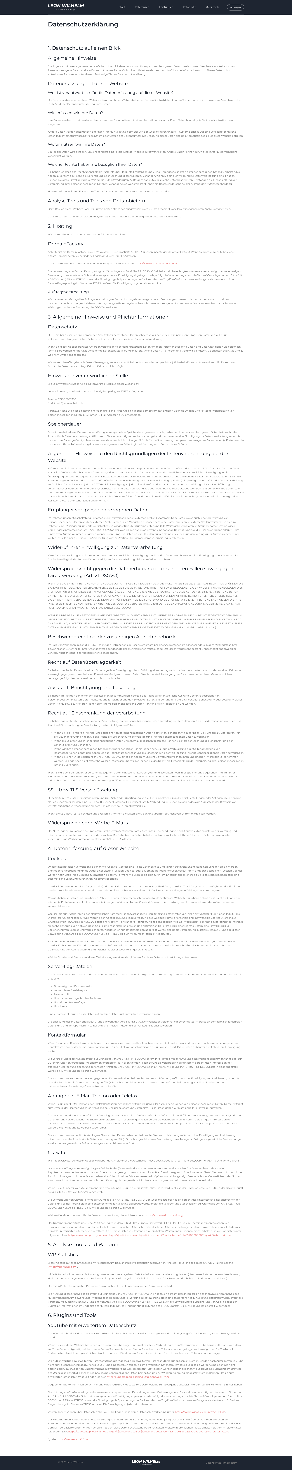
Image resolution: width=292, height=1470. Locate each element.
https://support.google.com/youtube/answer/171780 (138, 1376)
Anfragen (235, 7)
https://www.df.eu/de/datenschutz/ (156, 263)
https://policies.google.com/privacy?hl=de (200, 1412)
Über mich (212, 7)
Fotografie (189, 7)
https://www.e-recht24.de (72, 1439)
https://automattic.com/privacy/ (164, 1215)
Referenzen (142, 7)
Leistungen (166, 7)
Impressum (230, 1462)
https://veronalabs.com (62, 1266)
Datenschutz (213, 1462)
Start (122, 7)
